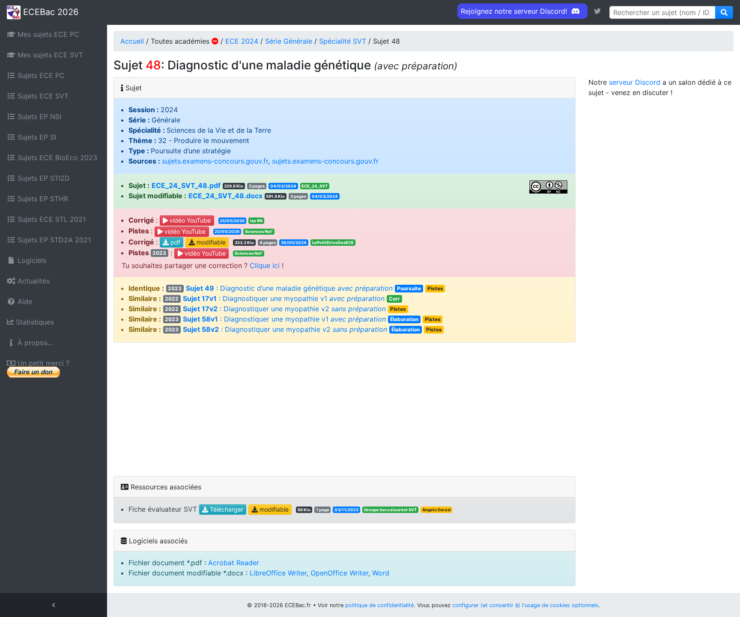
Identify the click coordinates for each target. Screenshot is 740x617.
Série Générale (288, 41)
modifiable (210, 242)
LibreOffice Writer (278, 573)
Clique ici (265, 265)
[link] (597, 11)
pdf (174, 242)
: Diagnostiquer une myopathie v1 (282, 298)
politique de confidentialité (379, 605)
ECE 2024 (241, 41)
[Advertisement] (344, 409)
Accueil (132, 41)
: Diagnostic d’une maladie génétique (305, 288)
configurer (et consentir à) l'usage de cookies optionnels (525, 605)
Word (380, 573)
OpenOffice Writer (339, 573)
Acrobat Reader (233, 562)
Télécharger (225, 509)
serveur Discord (634, 82)
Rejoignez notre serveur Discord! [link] (515, 11)
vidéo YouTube (189, 220)
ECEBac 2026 (49, 12)
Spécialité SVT (342, 41)
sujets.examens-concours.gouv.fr (215, 161)
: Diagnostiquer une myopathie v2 (285, 308)
